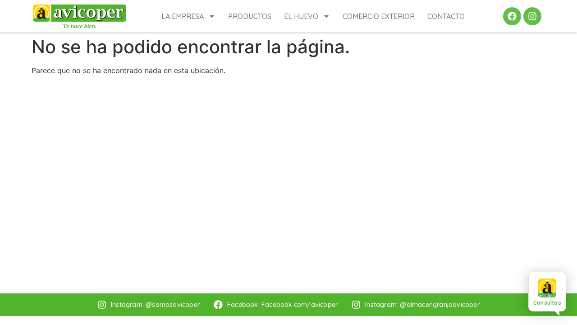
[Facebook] (512, 16)
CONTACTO (446, 16)
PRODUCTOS (249, 16)
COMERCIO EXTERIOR (379, 16)
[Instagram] (532, 16)
